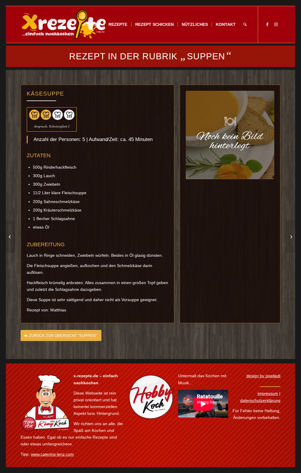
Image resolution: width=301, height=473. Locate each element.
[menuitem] (91, 24)
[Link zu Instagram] (276, 24)
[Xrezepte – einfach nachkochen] (64, 24)
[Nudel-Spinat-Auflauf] (10, 236)
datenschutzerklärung (260, 400)
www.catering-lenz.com (52, 454)
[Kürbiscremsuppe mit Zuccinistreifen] (290, 236)
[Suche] (245, 24)
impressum (267, 393)
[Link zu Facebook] (267, 24)
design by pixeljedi (263, 375)
